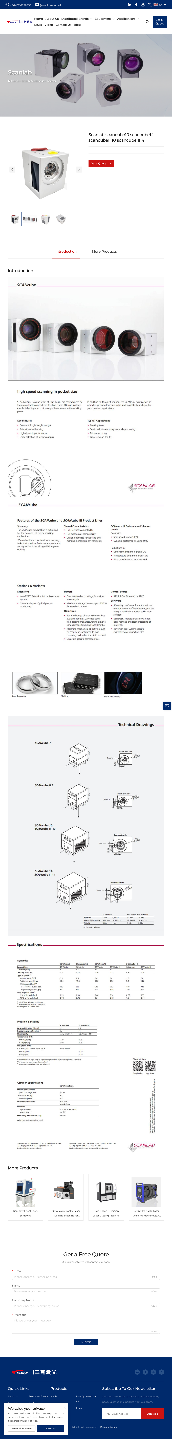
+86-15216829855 (20, 5)
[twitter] (150, 5)
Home (38, 18)
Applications (126, 18)
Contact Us (63, 24)
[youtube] (143, 5)
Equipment (103, 18)
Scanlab (52, 80)
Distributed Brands (75, 18)
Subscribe (152, 1413)
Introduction (66, 251)
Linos (79, 1408)
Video (49, 24)
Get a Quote (160, 21)
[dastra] (16, 21)
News (38, 24)
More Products (104, 251)
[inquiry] (167, 706)
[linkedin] (129, 5)
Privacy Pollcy (108, 1427)
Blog (77, 24)
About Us (52, 18)
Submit (86, 1342)
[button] (12, 170)
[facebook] (136, 5)
